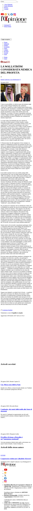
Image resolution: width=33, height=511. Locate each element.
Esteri (5, 48)
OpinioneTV (7, 25)
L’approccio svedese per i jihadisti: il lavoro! (16, 458)
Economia (6, 47)
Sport (5, 54)
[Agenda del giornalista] (8, 37)
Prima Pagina (7, 26)
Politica (6, 45)
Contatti (6, 9)
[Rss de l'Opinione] (5, 15)
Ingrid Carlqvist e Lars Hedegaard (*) (11, 79)
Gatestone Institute (7, 310)
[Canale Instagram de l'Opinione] (14, 15)
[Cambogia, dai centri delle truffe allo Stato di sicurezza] (11, 404)
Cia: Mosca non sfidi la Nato (10, 385)
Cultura (6, 50)
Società (6, 53)
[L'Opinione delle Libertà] (14, 22)
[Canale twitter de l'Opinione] (8, 15)
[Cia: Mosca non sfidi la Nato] (11, 380)
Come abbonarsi (8, 6)
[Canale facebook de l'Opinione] (11, 15)
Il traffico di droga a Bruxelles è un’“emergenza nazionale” (12, 438)
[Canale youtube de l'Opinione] (2, 15)
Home (5, 42)
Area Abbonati (8, 4)
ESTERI (3, 455)
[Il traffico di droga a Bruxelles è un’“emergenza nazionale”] (11, 432)
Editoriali (6, 44)
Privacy (6, 7)
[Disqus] (16, 340)
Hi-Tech (6, 51)
